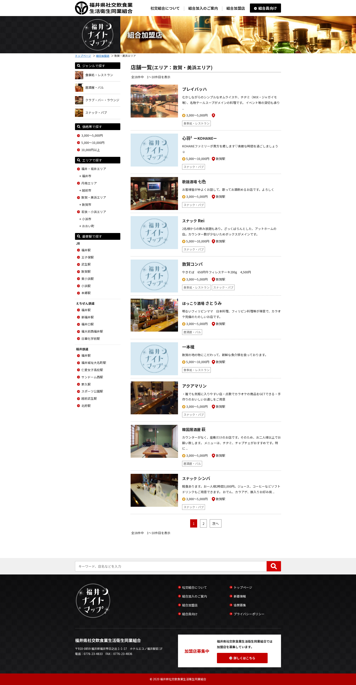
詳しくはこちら (244, 658)
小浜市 (86, 219)
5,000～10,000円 (92, 142)
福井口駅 (87, 324)
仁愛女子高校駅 (92, 370)
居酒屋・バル (94, 87)
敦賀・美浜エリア (93, 197)
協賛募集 (240, 605)
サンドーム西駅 (92, 377)
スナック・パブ (96, 112)
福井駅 (86, 250)
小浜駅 (86, 286)
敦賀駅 (86, 271)
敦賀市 (86, 204)
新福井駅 (87, 317)
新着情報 (240, 596)
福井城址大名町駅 (93, 362)
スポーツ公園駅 (92, 391)
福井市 (86, 176)
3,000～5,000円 (92, 135)
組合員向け (267, 8)
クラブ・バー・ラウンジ (102, 100)
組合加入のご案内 (203, 8)
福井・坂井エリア (93, 169)
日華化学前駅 (90, 338)
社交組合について (165, 8)
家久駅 (86, 384)
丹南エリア (89, 183)
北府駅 (86, 405)
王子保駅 (87, 257)
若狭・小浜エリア (93, 212)
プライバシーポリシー (249, 614)
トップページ (83, 56)
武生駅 (86, 264)
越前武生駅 (89, 398)
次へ (215, 523)
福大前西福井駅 (92, 331)
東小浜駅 (87, 278)
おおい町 (88, 226)
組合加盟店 (235, 8)
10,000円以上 (90, 150)
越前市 (86, 190)
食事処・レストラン (99, 75)
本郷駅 (86, 293)
